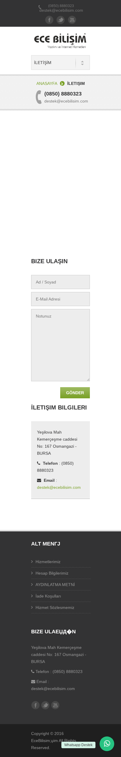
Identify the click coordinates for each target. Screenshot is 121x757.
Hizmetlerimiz (48, 561)
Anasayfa (46, 83)
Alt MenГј (45, 544)
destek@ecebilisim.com (61, 10)
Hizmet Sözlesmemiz (55, 607)
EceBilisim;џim (44, 740)
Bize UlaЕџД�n (53, 632)
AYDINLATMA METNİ (55, 584)
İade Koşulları (48, 596)
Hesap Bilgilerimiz (52, 573)
